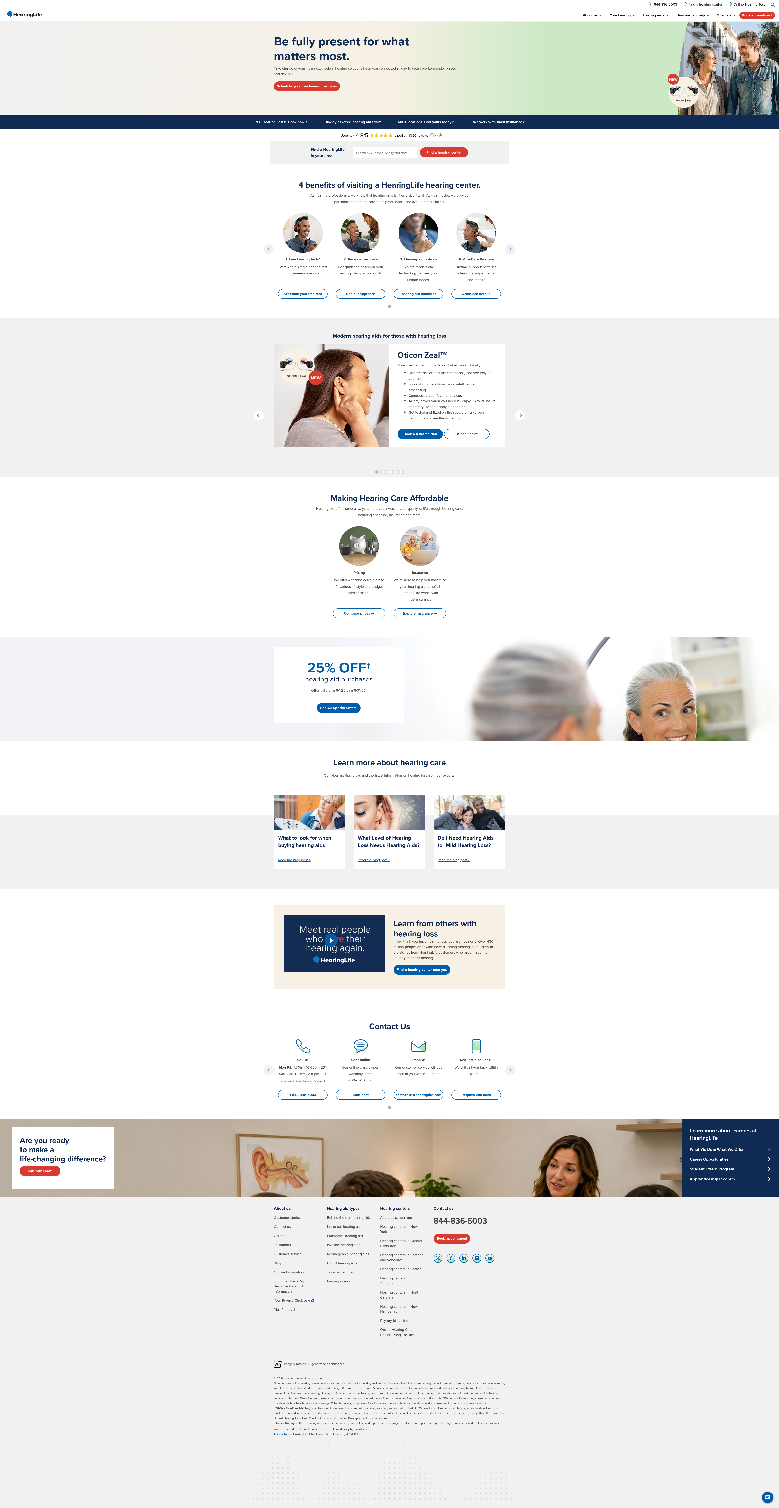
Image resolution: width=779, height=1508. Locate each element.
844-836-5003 (460, 1221)
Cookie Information (289, 1272)
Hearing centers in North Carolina (399, 1295)
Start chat (361, 1094)
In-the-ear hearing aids (344, 1226)
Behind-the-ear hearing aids (349, 1217)
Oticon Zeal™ (466, 434)
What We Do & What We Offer (717, 1149)
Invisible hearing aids (343, 1244)
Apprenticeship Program (712, 1179)
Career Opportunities (709, 1159)
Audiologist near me (396, 1217)
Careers (280, 1235)
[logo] (24, 14)
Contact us (282, 1226)
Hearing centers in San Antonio (398, 1281)
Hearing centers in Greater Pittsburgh (401, 1243)
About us (282, 1208)
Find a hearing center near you (422, 969)
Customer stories (287, 1217)
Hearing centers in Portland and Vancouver (402, 1257)
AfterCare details (476, 293)
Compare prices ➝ (359, 613)
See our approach (360, 293)
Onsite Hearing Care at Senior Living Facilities (398, 1332)
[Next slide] (510, 249)
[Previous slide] (269, 249)
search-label (773, 5)
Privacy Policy (282, 1434)
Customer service (288, 1253)
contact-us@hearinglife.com (418, 1094)
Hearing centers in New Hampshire (399, 1309)
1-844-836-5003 (302, 1094)
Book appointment (757, 15)
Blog (277, 1263)
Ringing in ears (339, 1281)
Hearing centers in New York (399, 1229)
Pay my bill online (394, 1320)
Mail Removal (284, 1309)
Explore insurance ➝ (420, 613)
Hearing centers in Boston (400, 1268)
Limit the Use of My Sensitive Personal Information (289, 1286)
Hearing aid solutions (418, 293)
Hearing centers (395, 1208)
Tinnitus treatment (341, 1272)
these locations (476, 1403)
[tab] (592, 15)
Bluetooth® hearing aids (345, 1235)
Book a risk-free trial (420, 434)
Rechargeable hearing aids (348, 1253)
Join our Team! (40, 1171)
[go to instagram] (476, 1259)
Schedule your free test (303, 293)
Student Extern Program (712, 1169)
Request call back (476, 1094)
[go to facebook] (451, 1259)
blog (334, 775)
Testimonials (283, 1244)
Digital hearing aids (342, 1263)
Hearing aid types (343, 1208)
